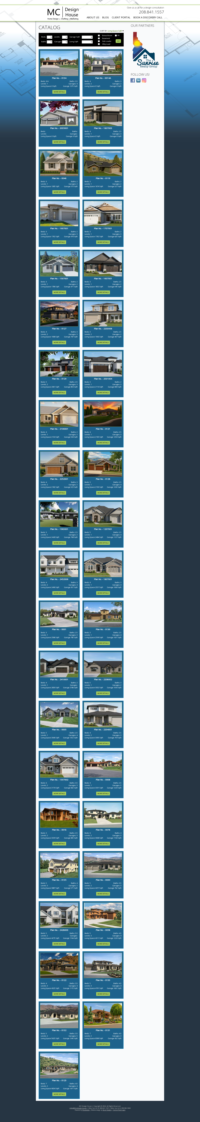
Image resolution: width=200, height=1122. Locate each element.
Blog (105, 17)
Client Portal (121, 17)
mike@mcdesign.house (78, 1108)
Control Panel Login (119, 1110)
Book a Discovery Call (147, 17)
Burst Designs (107, 1110)
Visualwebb (86, 1110)
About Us (93, 17)
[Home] (63, 13)
